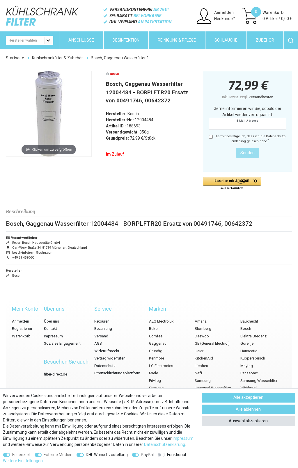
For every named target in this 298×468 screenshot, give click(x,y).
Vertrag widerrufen (109, 358)
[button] (232, 183)
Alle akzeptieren (248, 397)
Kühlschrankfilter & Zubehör (57, 58)
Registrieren (22, 328)
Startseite (15, 58)
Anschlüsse (81, 40)
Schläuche (225, 40)
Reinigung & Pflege (177, 40)
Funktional (176, 454)
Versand (101, 336)
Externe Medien (58, 454)
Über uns (51, 321)
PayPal (147, 454)
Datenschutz (105, 366)
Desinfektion (126, 40)
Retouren (101, 321)
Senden (247, 152)
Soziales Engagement (62, 343)
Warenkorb (21, 336)
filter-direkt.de (55, 374)
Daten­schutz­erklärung (164, 444)
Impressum (53, 336)
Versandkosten (261, 97)
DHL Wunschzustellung (107, 454)
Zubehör (265, 40)
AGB (98, 343)
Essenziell (21, 454)
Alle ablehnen (248, 409)
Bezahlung (103, 328)
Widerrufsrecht (106, 351)
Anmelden (20, 321)
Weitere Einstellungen (23, 460)
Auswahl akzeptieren (248, 421)
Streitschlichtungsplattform (117, 373)
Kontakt (50, 328)
